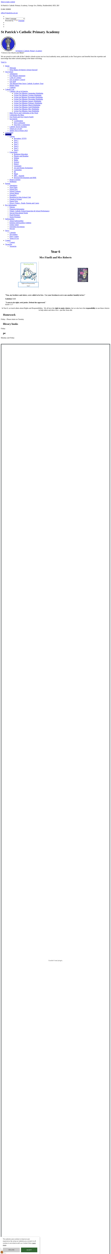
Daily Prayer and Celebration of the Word (24, 113)
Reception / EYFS (20, 138)
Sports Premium (15, 217)
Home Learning (15, 180)
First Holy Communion (22, 125)
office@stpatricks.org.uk (9, 13)
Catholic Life (9, 89)
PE (15, 172)
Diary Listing (14, 236)
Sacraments (13, 119)
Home (7, 66)
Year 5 (16, 148)
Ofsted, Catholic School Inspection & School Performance (29, 211)
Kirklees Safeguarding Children (20, 223)
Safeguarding (9, 219)
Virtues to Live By (16, 129)
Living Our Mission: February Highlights (28, 103)
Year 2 (16, 142)
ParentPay (13, 195)
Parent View (14, 201)
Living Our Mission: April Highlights (26, 107)
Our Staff (13, 81)
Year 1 (16, 140)
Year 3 (16, 144)
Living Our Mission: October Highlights (27, 95)
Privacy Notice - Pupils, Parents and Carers (24, 203)
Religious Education (21, 154)
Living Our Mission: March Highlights (27, 105)
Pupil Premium (15, 215)
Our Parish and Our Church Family (22, 117)
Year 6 (16, 150)
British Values (14, 85)
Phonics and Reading (21, 156)
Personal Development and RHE (25, 178)
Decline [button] (11, 1250)
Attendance (13, 185)
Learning (8, 134)
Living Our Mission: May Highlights (26, 109)
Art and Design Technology (23, 168)
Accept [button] (29, 1250)
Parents (7, 183)
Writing (16, 158)
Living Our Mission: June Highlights (26, 111)
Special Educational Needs (19, 213)
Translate (21, 21)
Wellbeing (13, 181)
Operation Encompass (17, 227)
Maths (16, 160)
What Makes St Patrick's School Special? (24, 70)
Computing (18, 170)
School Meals (14, 193)
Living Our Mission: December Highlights (28, 99)
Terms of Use (14, 238)
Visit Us (3, 62)
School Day (14, 189)
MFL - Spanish (19, 176)
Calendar (13, 232)
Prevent (12, 229)
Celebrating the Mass (17, 115)
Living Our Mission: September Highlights (28, 93)
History (16, 164)
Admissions (14, 74)
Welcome (13, 68)
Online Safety (14, 225)
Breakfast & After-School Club (20, 197)
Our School (9, 72)
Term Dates (13, 187)
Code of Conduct (15, 78)
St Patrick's (29, 51)
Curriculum (13, 152)
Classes (12, 136)
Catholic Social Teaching (18, 127)
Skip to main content (8, 2)
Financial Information (17, 209)
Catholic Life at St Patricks (19, 91)
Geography (18, 166)
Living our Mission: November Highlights (28, 97)
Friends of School (16, 199)
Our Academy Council (17, 80)
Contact (8, 240)
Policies (12, 207)
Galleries (13, 87)
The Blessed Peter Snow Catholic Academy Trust (26, 83)
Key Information (11, 205)
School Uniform (15, 191)
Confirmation (18, 121)
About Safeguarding (16, 221)
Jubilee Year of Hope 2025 (19, 131)
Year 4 (16, 146)
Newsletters (14, 234)
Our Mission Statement (17, 76)
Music (16, 174)
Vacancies (8, 244)
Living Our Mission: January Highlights (27, 101)
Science (16, 162)
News (7, 231)
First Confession (19, 123)
